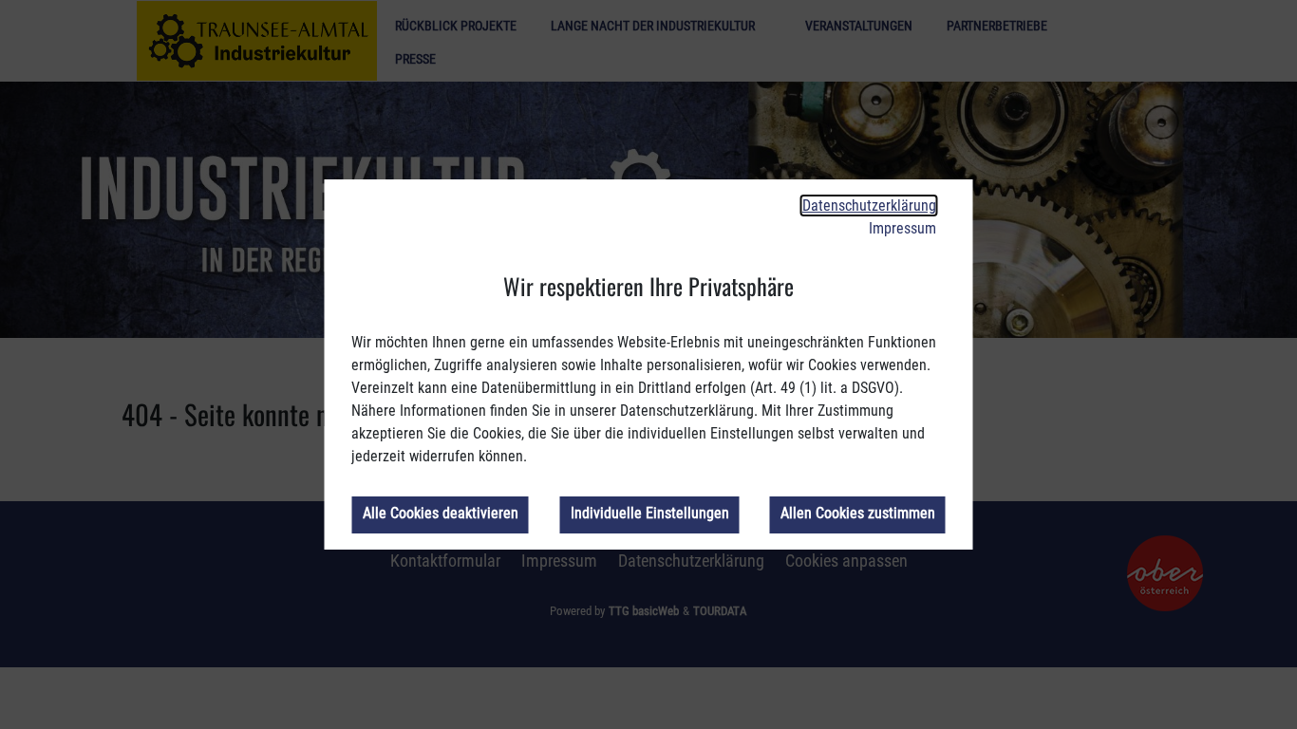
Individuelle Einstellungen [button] (649, 513)
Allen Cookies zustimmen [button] (857, 513)
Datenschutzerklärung (869, 205)
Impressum (902, 228)
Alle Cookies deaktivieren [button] (439, 513)
